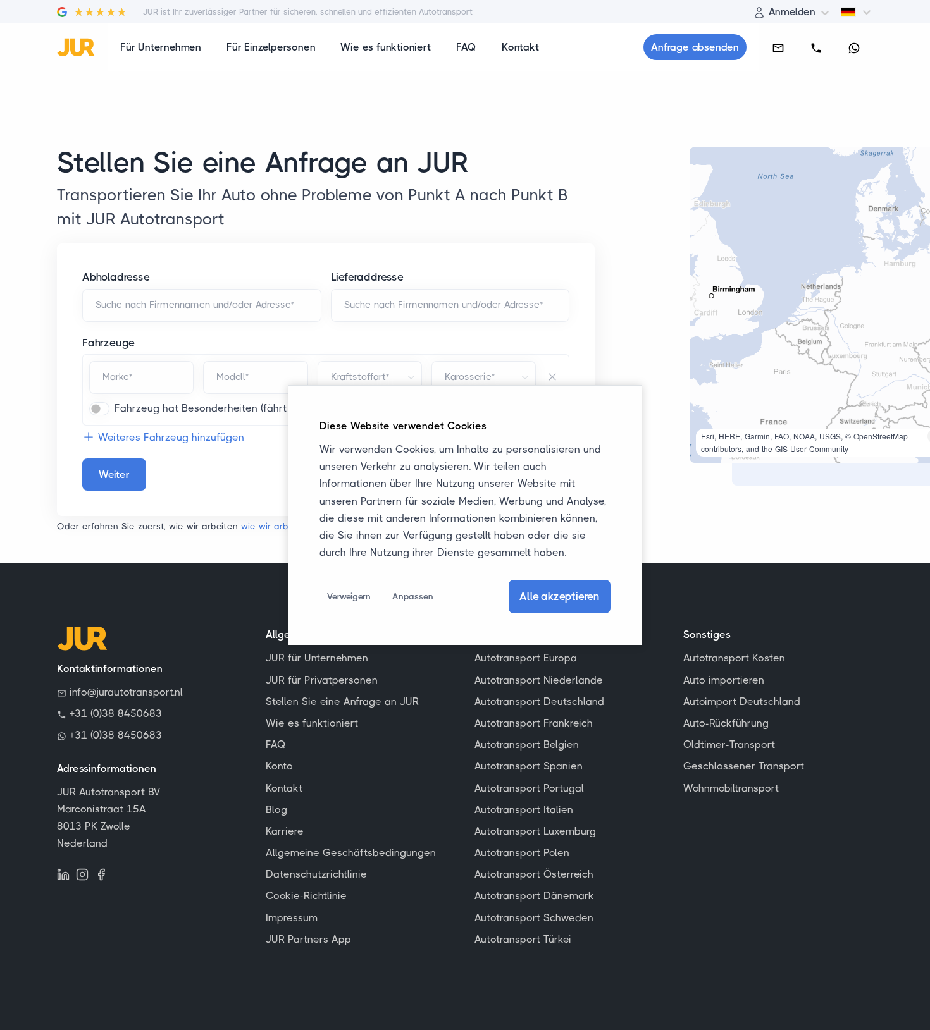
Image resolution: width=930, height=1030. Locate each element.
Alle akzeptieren (559, 596)
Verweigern (349, 596)
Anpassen (412, 596)
